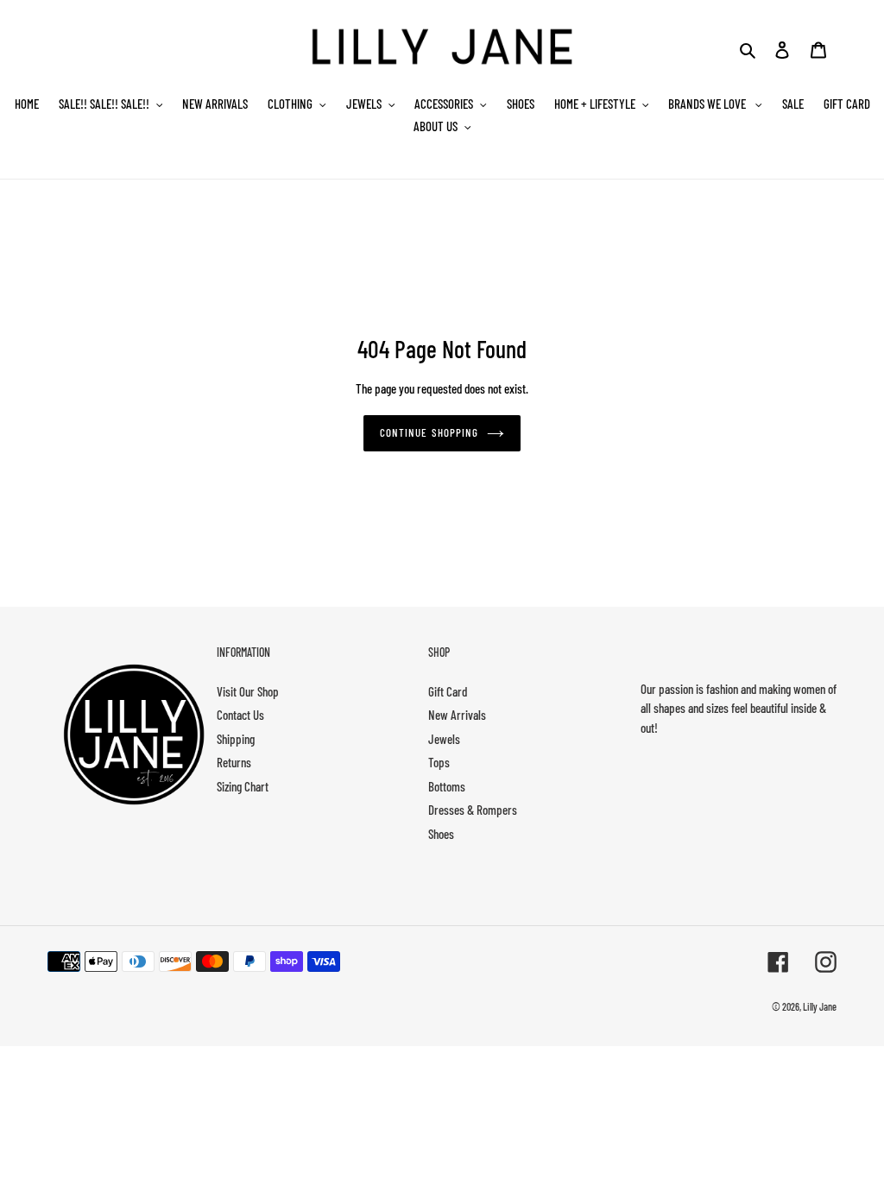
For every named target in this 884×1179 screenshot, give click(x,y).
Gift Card (447, 691)
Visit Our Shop (248, 691)
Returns (234, 762)
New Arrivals (457, 714)
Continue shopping (429, 432)
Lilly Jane (820, 1006)
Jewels (444, 739)
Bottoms (446, 786)
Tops (439, 762)
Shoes (441, 834)
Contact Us (240, 714)
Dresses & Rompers (472, 809)
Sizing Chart (242, 786)
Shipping (236, 739)
